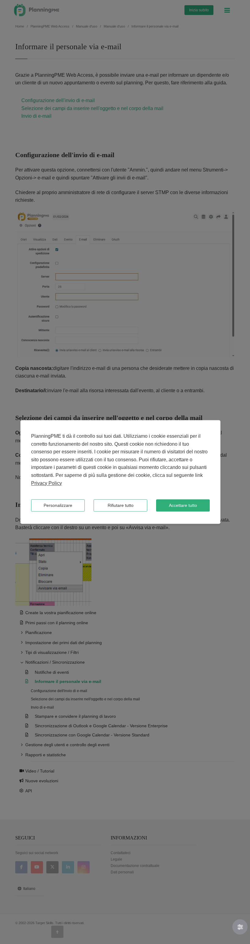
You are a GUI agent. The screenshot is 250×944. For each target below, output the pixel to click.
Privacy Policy (46, 483)
